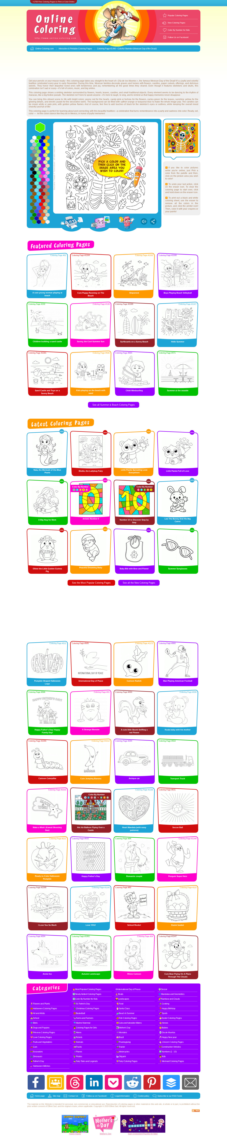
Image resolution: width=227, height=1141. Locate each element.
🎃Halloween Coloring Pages (43, 1008)
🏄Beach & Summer (125, 1013)
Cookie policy (143, 1096)
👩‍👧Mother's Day (123, 1027)
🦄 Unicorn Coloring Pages (171, 1042)
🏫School (34, 1018)
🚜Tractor (120, 1047)
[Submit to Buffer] (171, 1082)
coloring (123, 1104)
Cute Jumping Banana (90, 778)
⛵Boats (119, 994)
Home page (40, 1096)
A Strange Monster (90, 729)
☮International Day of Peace (128, 989)
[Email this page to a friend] (190, 1082)
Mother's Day (105, 1134)
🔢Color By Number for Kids (85, 999)
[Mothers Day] (105, 1132)
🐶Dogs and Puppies (39, 1027)
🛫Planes (77, 1051)
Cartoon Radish (134, 681)
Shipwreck (134, 293)
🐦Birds (33, 1023)
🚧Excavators (36, 1051)
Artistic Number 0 (91, 519)
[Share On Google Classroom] (55, 1082)
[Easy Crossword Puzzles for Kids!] (142, 1124)
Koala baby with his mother (177, 730)
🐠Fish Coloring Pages (126, 1018)
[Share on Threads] (74, 1082)
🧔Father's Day (37, 1061)
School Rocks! (134, 925)
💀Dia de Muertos (167, 1032)
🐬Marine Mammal (81, 1023)
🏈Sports (163, 1013)
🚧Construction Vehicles (170, 1047)
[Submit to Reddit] (132, 1082)
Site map (56, 1096)
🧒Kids (162, 1056)
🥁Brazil (120, 1037)
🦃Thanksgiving (123, 1042)
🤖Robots (77, 1037)
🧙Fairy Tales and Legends (85, 1061)
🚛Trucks (77, 1047)
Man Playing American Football (177, 681)
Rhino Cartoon (134, 974)
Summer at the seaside (177, 390)
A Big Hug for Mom (47, 520)
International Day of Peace (91, 681)
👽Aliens (77, 1032)
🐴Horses (163, 1023)
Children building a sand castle (47, 341)
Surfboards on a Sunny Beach (134, 342)
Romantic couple (134, 876)
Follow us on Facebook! (96, 1096)
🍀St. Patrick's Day (81, 1003)
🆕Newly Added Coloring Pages (87, 994)
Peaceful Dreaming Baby (90, 568)
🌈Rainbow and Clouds (169, 999)
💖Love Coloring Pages (41, 1037)
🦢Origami (121, 1056)
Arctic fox (47, 974)
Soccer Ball (177, 827)
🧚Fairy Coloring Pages (126, 1061)
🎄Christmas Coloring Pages (86, 1008)
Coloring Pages (85, 48)
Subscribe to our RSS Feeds (169, 1096)
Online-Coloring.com (44, 48)
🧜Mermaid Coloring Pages (171, 1061)
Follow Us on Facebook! (178, 37)
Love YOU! (91, 925)
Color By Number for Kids (179, 30)
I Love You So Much (47, 925)
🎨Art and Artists (37, 1013)
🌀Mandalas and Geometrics (171, 994)
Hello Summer (177, 342)
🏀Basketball (79, 1013)
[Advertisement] (113, 64)
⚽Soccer (162, 989)
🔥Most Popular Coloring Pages (87, 989)
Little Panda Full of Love (177, 471)
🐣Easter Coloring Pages (170, 1018)
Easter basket (177, 925)
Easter (78, 1134)
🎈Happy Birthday (167, 1008)
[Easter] (75, 1132)
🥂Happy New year (168, 1037)
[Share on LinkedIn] (94, 1082)
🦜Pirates (77, 1056)
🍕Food (119, 1003)
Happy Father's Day (91, 876)
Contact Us (73, 1096)
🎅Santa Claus (123, 1008)
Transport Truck (177, 778)
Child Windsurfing (134, 390)
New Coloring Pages (176, 23)
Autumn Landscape (91, 974)
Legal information (122, 1096)
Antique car (134, 778)
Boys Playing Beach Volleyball (178, 293)
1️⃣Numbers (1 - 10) (168, 1051)
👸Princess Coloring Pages (42, 1032)
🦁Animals (78, 1042)
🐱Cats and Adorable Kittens (129, 1023)
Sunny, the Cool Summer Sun (90, 341)
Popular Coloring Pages (178, 15)
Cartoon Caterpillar (47, 778)
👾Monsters (121, 1032)
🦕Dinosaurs (36, 1056)
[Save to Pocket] (113, 1082)
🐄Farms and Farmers (83, 1018)
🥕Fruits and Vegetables (41, 1042)
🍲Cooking (164, 1003)
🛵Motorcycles (122, 1051)
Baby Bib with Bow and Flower (134, 569)
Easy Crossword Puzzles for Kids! (143, 1134)
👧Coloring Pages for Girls (85, 1027)
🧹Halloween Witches (40, 1066)
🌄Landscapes (122, 999)
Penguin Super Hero (177, 876)
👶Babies (163, 1027)
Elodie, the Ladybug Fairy (91, 471)
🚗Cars (33, 1047)
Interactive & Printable (68, 48)
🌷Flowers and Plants (40, 1003)
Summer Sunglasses (177, 569)
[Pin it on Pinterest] (151, 1082)
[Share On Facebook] (36, 1082)
